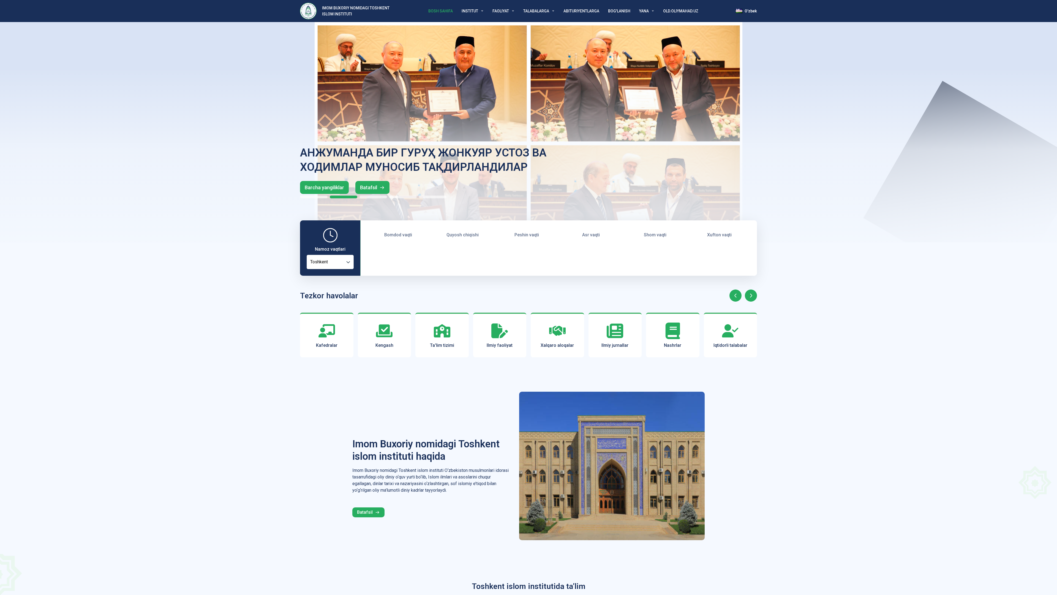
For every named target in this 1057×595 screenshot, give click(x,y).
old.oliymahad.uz (680, 11)
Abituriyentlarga (581, 11)
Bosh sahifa (440, 11)
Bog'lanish (619, 11)
